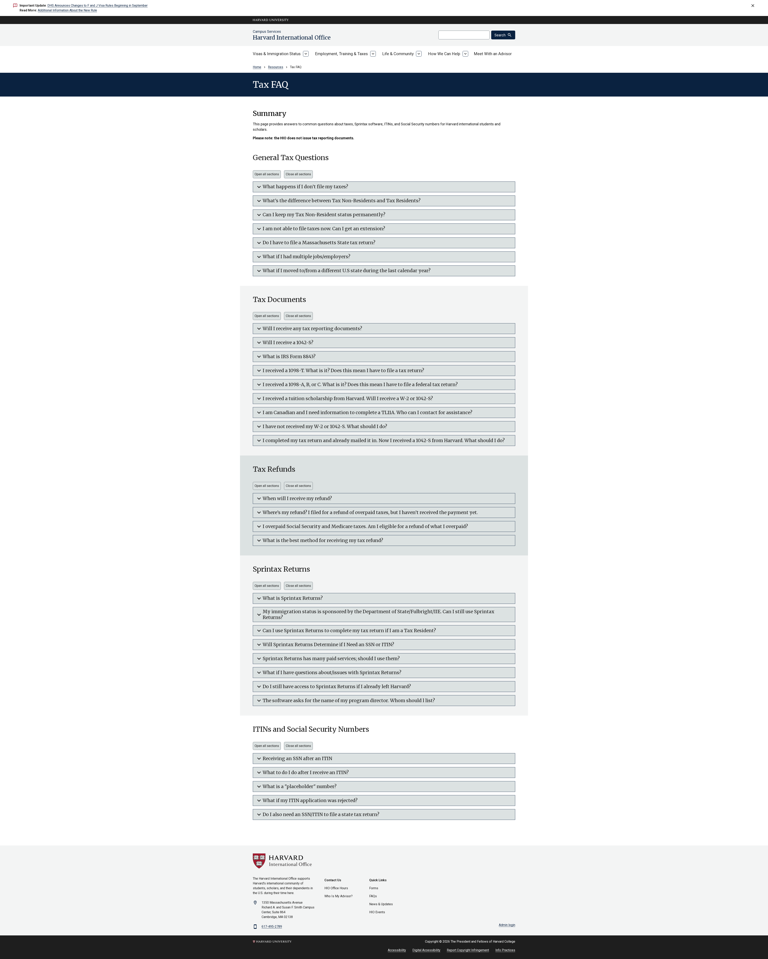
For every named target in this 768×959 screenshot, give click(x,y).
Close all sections (298, 174)
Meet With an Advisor (493, 53)
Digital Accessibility (426, 950)
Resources (275, 67)
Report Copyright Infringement (468, 950)
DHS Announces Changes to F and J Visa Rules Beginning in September (97, 5)
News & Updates (381, 904)
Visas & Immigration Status (277, 53)
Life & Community (398, 53)
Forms (373, 888)
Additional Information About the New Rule (67, 10)
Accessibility (397, 950)
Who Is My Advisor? (338, 896)
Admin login (507, 925)
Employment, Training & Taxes (341, 53)
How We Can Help (444, 53)
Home (257, 67)
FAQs (373, 896)
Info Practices (505, 950)
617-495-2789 (272, 926)
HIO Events (377, 912)
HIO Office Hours (336, 888)
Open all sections (267, 174)
